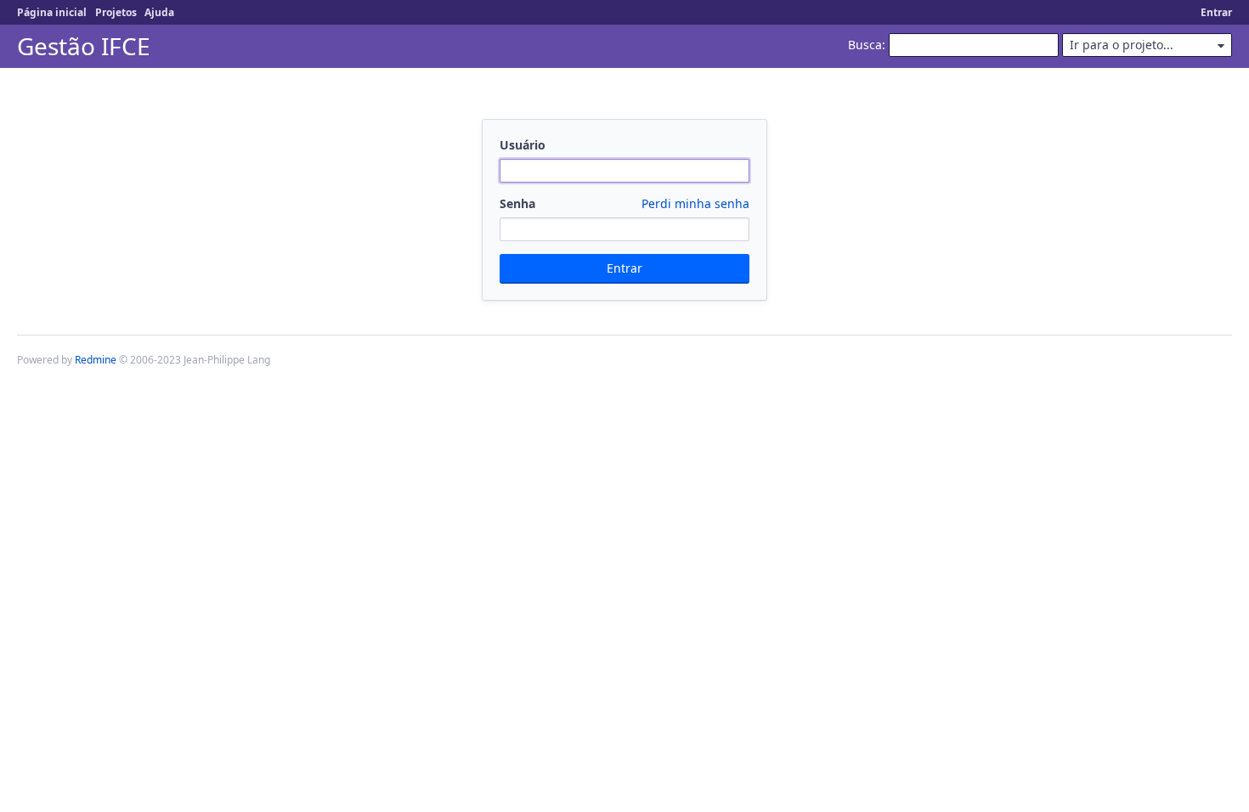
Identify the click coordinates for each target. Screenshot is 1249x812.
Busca (865, 45)
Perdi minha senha (695, 203)
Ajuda (159, 12)
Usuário (522, 145)
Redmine (95, 359)
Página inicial (52, 12)
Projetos (116, 12)
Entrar (1216, 12)
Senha (624, 203)
